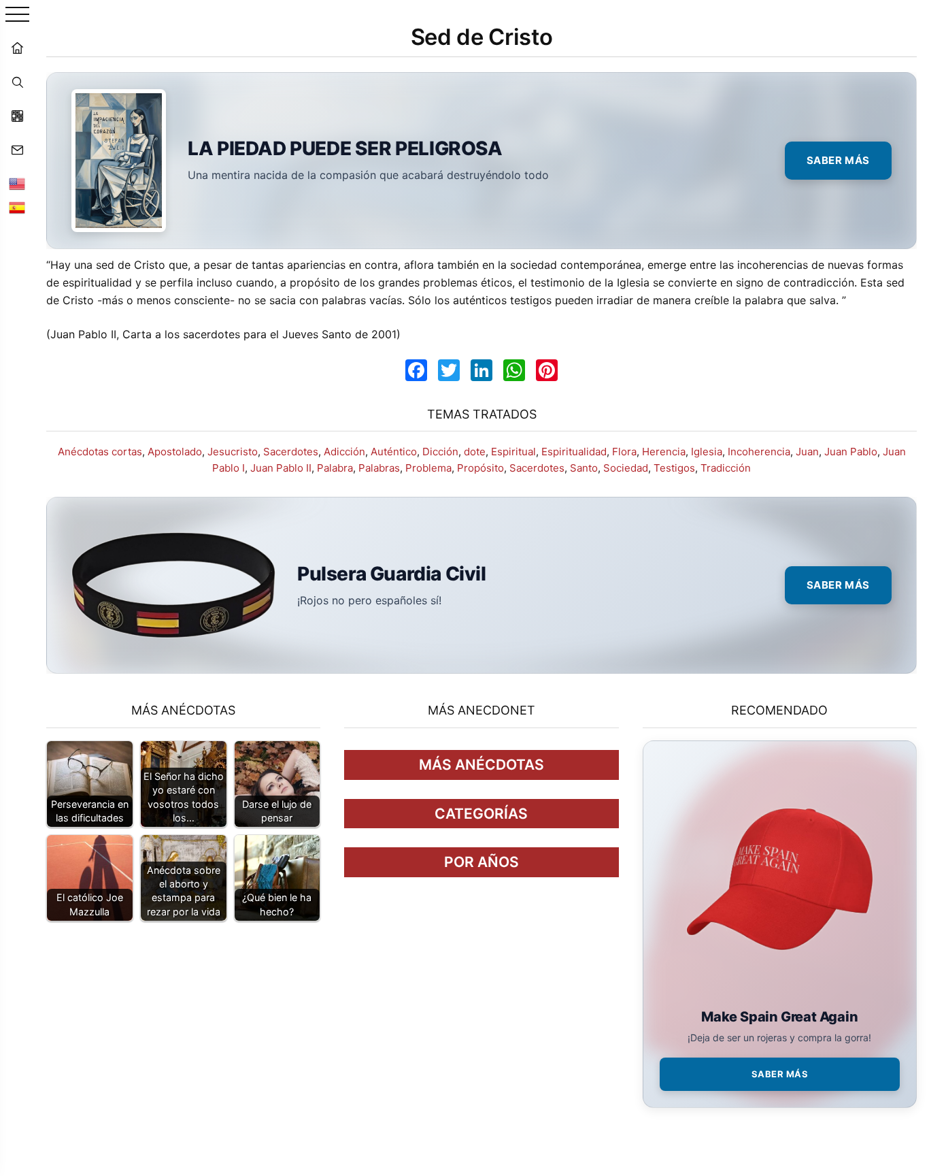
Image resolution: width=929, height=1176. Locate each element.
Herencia (664, 451)
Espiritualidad (574, 451)
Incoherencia (759, 451)
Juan (807, 451)
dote (475, 451)
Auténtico (394, 451)
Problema (428, 467)
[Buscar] (17, 81)
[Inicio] (17, 47)
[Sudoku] (17, 115)
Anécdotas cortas (100, 451)
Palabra (335, 467)
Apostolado (175, 451)
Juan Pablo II (280, 467)
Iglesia (706, 451)
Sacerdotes (290, 451)
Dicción (440, 451)
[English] (17, 184)
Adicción (344, 451)
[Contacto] (17, 150)
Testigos (674, 467)
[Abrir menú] (17, 15)
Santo (584, 467)
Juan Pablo (850, 451)
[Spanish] (17, 207)
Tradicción (725, 467)
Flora (624, 451)
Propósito (480, 467)
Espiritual (513, 451)
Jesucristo (232, 451)
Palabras (379, 467)
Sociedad (625, 467)
